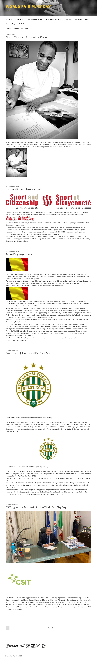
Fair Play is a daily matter (54, 19)
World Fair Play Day (28, 7)
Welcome (9, 19)
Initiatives (78, 19)
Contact (21, 24)
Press (87, 19)
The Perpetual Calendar (35, 19)
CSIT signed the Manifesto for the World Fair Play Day (35, 507)
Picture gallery (10, 24)
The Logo (69, 19)
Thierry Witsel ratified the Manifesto (26, 37)
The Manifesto (19, 19)
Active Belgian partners (18, 254)
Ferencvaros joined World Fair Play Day (27, 353)
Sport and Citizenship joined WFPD (25, 189)
